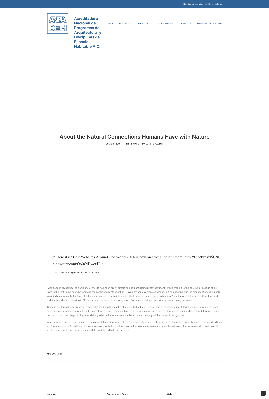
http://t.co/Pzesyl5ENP (202, 256)
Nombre (52, 394)
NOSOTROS (125, 23)
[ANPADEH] (57, 23)
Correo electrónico (118, 394)
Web (169, 394)
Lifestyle (133, 144)
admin (159, 144)
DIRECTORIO (144, 23)
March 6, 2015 (92, 272)
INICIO (111, 23)
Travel (144, 144)
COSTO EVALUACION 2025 (209, 23)
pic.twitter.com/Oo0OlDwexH (76, 263)
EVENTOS (186, 23)
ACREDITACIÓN (166, 23)
